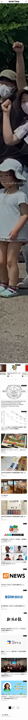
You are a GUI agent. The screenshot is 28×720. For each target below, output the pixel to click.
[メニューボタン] (1, 1)
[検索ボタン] (26, 1)
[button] (10, 379)
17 (18, 707)
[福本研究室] (14, 1)
